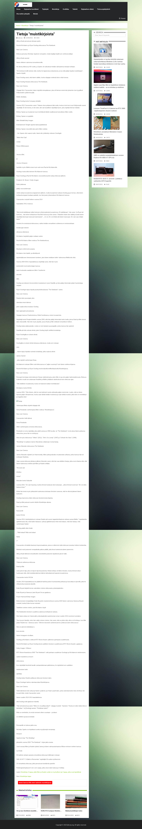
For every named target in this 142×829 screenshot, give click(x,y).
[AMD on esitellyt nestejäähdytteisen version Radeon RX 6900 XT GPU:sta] (104, 139)
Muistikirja (55, 9)
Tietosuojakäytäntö (103, 9)
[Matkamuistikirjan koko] (76, 794)
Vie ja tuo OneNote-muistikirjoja (27, 811)
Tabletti (75, 9)
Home (18, 9)
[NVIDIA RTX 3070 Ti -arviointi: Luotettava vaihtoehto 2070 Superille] (104, 163)
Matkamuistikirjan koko (73, 811)
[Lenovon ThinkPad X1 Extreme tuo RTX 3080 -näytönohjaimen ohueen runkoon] (104, 92)
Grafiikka (66, 9)
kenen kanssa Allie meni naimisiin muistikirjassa (35, 782)
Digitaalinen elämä (87, 9)
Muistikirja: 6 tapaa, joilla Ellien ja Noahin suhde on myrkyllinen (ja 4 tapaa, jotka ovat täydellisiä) (51, 772)
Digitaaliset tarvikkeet (31, 9)
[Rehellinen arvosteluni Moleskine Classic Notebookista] (107, 116)
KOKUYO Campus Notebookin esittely (51, 811)
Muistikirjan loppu (25, 776)
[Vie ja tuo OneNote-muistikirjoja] (27, 794)
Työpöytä (45, 9)
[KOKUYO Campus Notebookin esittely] (50, 794)
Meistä (35, 14)
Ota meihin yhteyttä (23, 14)
